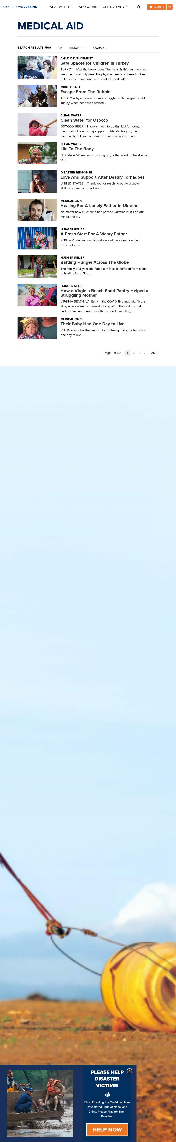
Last (153, 353)
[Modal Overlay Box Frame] (68, 1103)
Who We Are (88, 6)
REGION (74, 47)
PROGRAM (97, 47)
